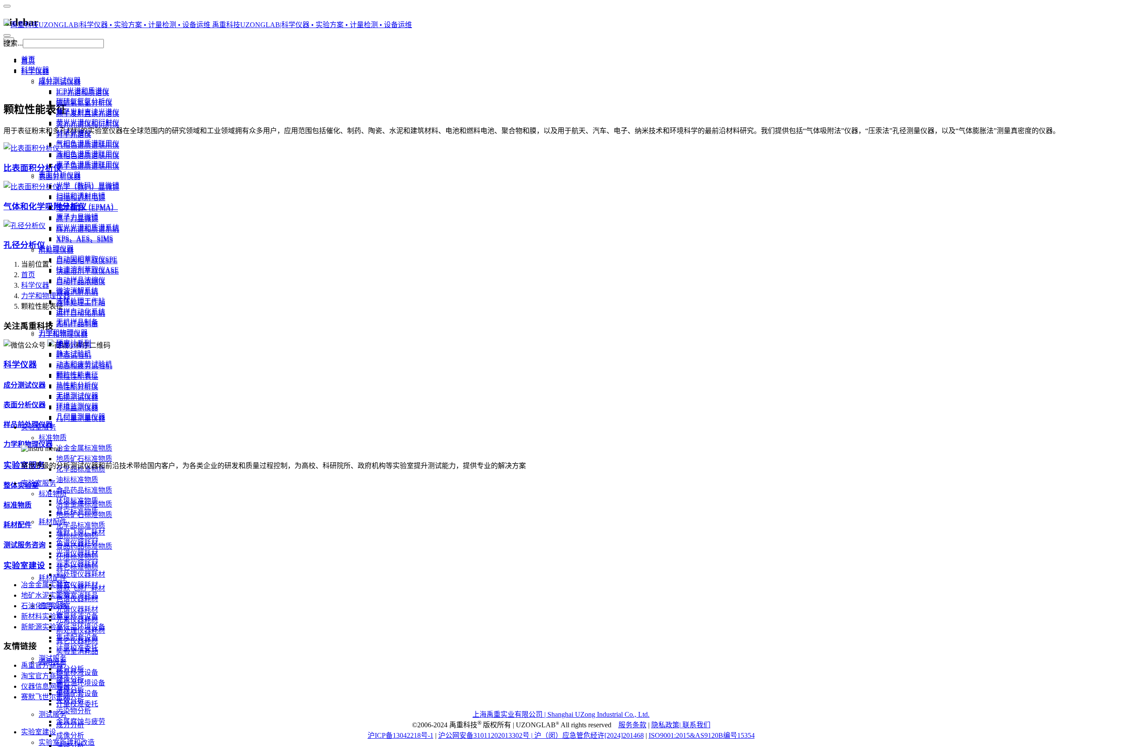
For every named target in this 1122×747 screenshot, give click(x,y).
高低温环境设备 (80, 683)
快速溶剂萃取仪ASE (87, 271)
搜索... (13, 43)
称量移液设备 (77, 672)
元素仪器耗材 (77, 620)
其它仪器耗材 (77, 641)
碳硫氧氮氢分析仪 (84, 103)
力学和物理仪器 (63, 334)
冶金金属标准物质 (84, 504)
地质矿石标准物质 (84, 514)
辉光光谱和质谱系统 (87, 229)
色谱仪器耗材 (77, 599)
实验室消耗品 (77, 651)
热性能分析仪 (77, 387)
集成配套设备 (77, 693)
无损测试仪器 (77, 397)
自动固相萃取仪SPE (86, 260)
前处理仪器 (56, 250)
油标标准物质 (77, 535)
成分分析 (70, 725)
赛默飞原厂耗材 (80, 588)
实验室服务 (38, 483)
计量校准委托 (77, 704)
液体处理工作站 (80, 303)
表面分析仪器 (60, 176)
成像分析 (70, 735)
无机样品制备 (77, 324)
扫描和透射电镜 (80, 197)
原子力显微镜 (77, 218)
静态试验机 (73, 355)
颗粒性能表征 (77, 376)
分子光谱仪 (73, 134)
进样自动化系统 (80, 313)
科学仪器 (35, 71)
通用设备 (53, 662)
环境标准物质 (77, 556)
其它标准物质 (77, 567)
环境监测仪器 (77, 408)
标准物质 (53, 493)
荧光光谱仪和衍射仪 (87, 124)
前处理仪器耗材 (80, 630)
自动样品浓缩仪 (80, 281)
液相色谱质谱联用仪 (87, 155)
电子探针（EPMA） (87, 208)
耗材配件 (53, 577)
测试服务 (53, 714)
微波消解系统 (77, 292)
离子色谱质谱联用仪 (87, 166)
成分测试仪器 (60, 82)
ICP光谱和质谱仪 (82, 92)
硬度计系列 (73, 345)
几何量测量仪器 (80, 418)
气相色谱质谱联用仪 (87, 145)
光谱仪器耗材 (77, 609)
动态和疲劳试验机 (84, 366)
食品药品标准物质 (84, 546)
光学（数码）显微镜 (87, 187)
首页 (28, 61)
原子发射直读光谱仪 (87, 113)
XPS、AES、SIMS (84, 239)
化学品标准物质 (80, 525)
